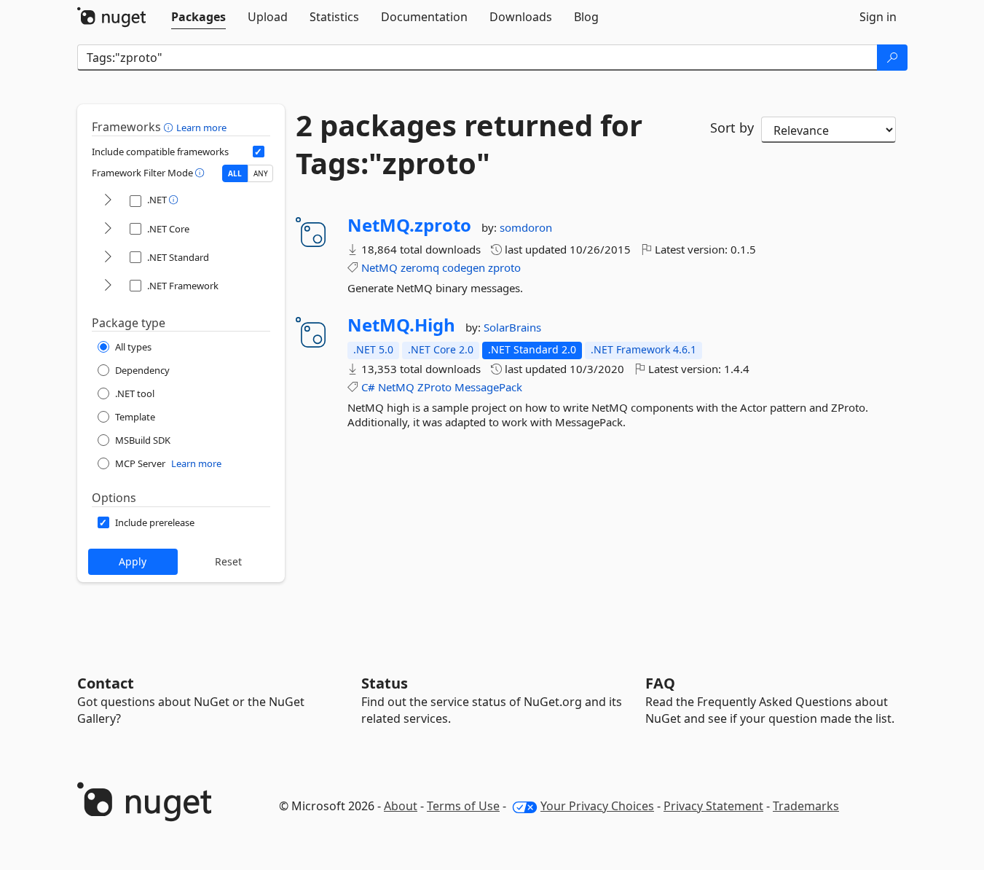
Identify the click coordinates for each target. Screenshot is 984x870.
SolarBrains (512, 327)
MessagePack (488, 387)
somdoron (526, 227)
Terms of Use (463, 806)
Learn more (201, 127)
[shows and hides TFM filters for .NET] (108, 201)
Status (384, 683)
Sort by (732, 127)
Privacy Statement (713, 806)
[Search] (892, 57)
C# (368, 387)
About (400, 806)
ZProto (434, 387)
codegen (463, 267)
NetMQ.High (401, 325)
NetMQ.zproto (409, 225)
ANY (260, 173)
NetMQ (379, 267)
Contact (105, 683)
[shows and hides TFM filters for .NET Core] (108, 229)
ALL (235, 173)
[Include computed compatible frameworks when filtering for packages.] (258, 151)
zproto (504, 267)
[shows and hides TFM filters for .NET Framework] (108, 286)
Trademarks (806, 806)
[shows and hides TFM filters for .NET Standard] (108, 257)
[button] (170, 127)
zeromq (420, 267)
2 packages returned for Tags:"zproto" (469, 144)
